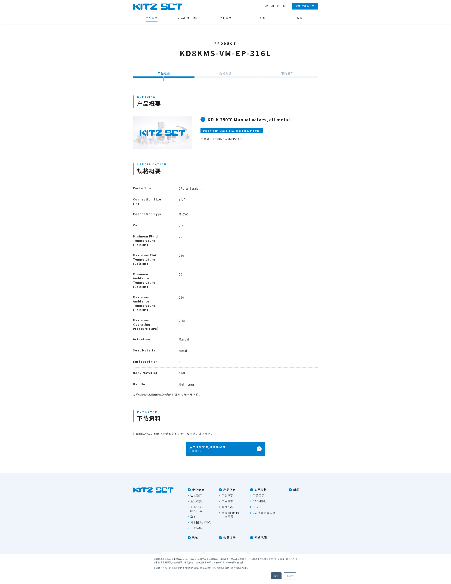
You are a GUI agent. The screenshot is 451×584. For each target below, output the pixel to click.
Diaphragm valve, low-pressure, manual (232, 130)
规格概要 (225, 73)
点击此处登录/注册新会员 (207, 447)
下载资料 (287, 73)
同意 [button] (276, 575)
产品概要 (163, 73)
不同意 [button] (290, 575)
